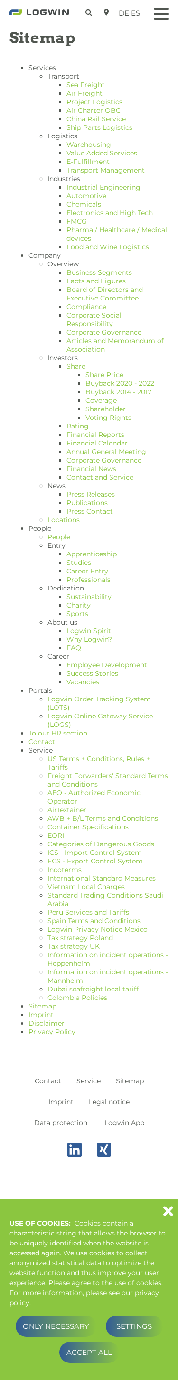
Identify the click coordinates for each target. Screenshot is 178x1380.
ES (135, 13)
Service (88, 1081)
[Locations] (106, 12)
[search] (89, 11)
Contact (48, 1081)
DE (124, 13)
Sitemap (130, 1081)
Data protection (60, 1122)
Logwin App (124, 1122)
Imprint (61, 1102)
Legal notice (109, 1102)
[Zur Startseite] (39, 15)
